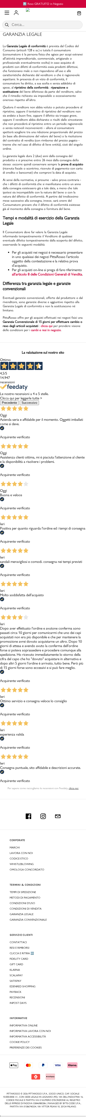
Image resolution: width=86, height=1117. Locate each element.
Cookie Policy (20, 1042)
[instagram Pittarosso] (43, 816)
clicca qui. (74, 788)
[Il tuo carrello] (79, 13)
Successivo (29, 402)
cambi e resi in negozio (46, 330)
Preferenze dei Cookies (26, 1047)
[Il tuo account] (16, 13)
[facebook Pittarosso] (28, 816)
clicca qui (47, 326)
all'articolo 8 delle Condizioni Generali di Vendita (47, 274)
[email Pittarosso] (57, 816)
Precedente (9, 402)
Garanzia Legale (13, 306)
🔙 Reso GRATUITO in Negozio (43, 4)
